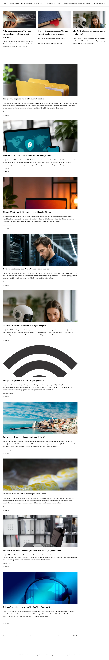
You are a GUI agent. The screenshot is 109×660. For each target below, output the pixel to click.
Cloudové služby (14, 3)
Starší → (74, 635)
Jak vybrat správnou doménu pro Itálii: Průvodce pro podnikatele (32, 550)
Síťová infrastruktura (84, 3)
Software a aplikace (99, 3)
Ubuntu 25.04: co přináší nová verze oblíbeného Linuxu (27, 212)
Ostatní (59, 3)
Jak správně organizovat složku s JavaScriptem (23, 99)
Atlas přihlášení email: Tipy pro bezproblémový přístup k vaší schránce (17, 34)
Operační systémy (49, 3)
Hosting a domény (26, 3)
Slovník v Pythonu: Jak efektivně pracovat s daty (24, 494)
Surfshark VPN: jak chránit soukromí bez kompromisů (27, 155)
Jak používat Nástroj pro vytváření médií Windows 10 (26, 607)
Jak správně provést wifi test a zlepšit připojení (23, 380)
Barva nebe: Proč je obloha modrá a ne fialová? (24, 437)
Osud (4, 3)
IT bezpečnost (38, 3)
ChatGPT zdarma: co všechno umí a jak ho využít (25, 325)
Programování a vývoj (70, 3)
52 (58, 635)
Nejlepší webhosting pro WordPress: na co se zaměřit (26, 269)
